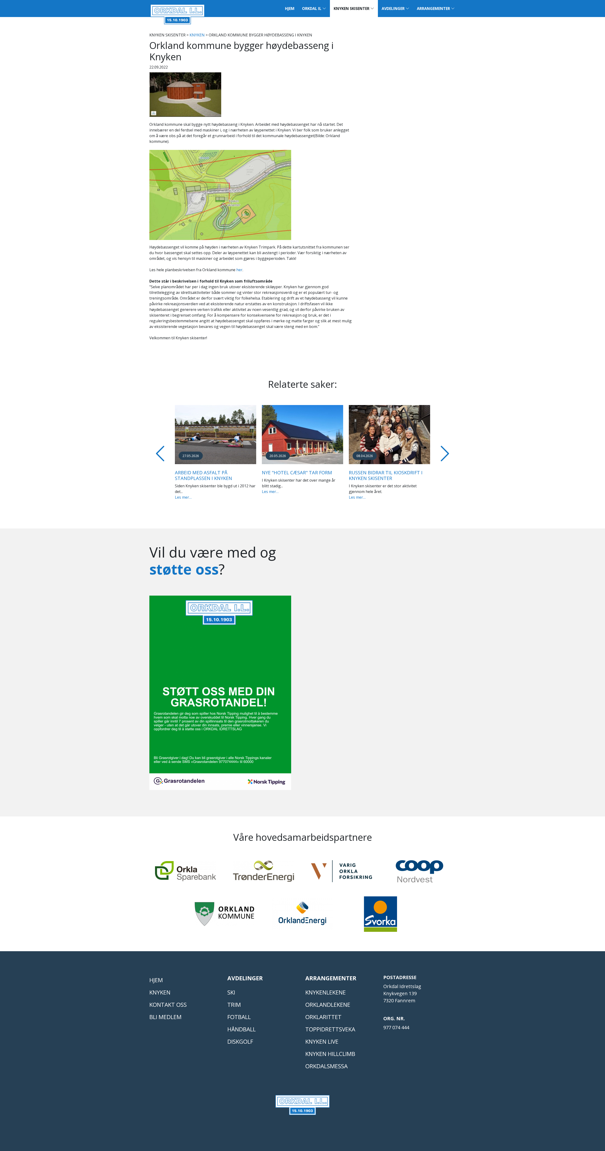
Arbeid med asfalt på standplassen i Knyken (203, 475)
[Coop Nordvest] (419, 873)
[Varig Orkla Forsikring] (341, 873)
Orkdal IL (312, 8)
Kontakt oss (168, 1004)
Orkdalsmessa (326, 1066)
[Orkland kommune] (224, 916)
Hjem (289, 8)
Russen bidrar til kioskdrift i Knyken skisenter (386, 475)
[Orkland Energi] (302, 916)
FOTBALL (239, 1017)
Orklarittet (323, 1017)
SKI (231, 992)
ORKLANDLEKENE (327, 1004)
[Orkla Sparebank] (185, 873)
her (239, 269)
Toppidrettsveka (330, 1029)
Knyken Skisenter (352, 8)
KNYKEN (197, 35)
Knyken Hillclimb (330, 1054)
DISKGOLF (240, 1041)
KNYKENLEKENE (325, 992)
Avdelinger (394, 8)
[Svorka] (380, 916)
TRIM (234, 1004)
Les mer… (183, 497)
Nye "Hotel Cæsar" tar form (297, 472)
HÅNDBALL (241, 1029)
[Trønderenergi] (263, 873)
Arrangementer (434, 8)
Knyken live (321, 1041)
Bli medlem (165, 1017)
